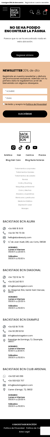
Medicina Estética (25, 201)
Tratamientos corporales (25, 168)
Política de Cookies (35, 428)
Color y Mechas (25, 190)
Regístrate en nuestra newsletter (37, 2)
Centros (30, 155)
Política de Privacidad (36, 104)
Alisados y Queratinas (25, 194)
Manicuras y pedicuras (25, 197)
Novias (25, 179)
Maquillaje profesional (25, 186)
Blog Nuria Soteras (34, 160)
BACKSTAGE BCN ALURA (19, 221)
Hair (19, 155)
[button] (6, 10)
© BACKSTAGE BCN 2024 (24, 424)
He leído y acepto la (26, 104)
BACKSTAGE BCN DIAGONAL (22, 270)
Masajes (25, 208)
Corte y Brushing (25, 183)
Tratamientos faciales (25, 172)
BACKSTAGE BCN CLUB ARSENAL (24, 369)
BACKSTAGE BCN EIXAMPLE (21, 320)
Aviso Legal (24, 431)
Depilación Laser (25, 205)
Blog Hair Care (13, 160)
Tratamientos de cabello (25, 176)
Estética (8, 155)
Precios (42, 155)
